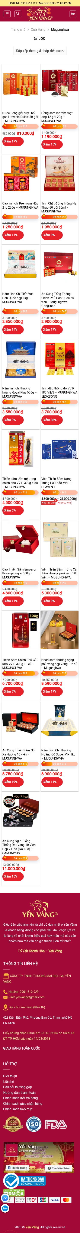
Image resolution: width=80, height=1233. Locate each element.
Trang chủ (18, 29)
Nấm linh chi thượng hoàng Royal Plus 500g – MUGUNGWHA (19, 392)
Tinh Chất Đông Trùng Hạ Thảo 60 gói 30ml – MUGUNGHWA (58, 207)
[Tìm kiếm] (17, 14)
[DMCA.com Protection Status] (14, 1192)
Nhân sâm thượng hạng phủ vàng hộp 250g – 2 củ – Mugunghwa (59, 664)
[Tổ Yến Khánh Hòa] (40, 14)
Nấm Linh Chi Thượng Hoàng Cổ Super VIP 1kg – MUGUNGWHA (58, 754)
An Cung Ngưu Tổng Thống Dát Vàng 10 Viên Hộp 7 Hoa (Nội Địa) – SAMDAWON (19, 847)
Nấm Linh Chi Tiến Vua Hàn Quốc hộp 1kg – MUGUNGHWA (17, 298)
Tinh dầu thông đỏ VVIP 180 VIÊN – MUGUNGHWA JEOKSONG (59, 392)
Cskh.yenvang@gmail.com (27, 997)
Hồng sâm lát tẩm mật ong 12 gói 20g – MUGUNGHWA (57, 117)
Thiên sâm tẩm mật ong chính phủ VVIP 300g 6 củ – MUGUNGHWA (20, 483)
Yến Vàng (32, 1227)
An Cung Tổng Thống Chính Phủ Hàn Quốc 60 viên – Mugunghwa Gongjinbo (57, 300)
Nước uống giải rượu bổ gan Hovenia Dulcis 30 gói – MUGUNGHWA (20, 117)
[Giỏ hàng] (73, 14)
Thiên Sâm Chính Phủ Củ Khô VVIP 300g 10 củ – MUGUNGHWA (19, 664)
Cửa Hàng (38, 29)
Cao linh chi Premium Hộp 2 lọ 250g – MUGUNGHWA (20, 205)
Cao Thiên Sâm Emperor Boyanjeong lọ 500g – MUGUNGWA (19, 573)
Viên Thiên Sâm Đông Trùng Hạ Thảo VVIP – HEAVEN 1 (56, 483)
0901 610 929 (29, 992)
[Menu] (7, 14)
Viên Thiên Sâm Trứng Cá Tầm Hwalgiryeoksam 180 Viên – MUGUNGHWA (59, 573)
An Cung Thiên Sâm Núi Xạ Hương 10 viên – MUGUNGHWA (18, 754)
